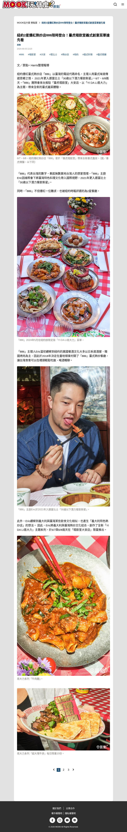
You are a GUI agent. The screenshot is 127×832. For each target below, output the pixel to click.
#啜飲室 (32, 54)
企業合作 (70, 808)
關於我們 (57, 808)
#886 (21, 54)
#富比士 (53, 54)
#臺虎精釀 (101, 54)
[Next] (73, 769)
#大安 (42, 54)
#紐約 (76, 54)
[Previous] (53, 769)
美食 (19, 45)
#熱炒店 (65, 54)
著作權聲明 (56, 813)
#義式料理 (87, 54)
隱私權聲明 (70, 813)
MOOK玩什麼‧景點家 (27, 22)
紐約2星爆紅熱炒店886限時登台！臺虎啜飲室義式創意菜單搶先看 (73, 22)
